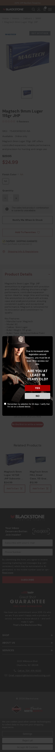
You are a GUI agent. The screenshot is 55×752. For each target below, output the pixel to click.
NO (37, 396)
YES (37, 388)
